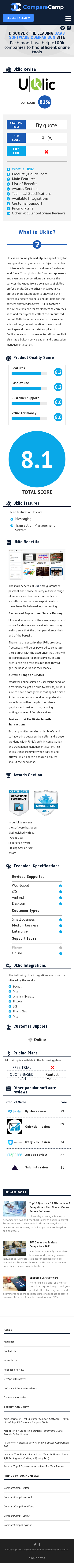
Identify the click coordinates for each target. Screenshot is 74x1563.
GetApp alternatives (15, 1379)
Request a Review (14, 1369)
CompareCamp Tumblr (17, 1515)
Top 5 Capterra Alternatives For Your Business (39, 1466)
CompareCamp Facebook (18, 1497)
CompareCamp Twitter (16, 1488)
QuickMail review (37, 1126)
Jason (7, 1454)
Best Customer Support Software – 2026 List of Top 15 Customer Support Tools (36, 1420)
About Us (9, 1341)
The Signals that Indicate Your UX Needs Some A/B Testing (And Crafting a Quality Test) (36, 1456)
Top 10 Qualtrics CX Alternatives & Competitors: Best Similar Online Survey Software (50, 1207)
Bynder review (35, 1111)
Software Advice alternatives (20, 1388)
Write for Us (10, 1360)
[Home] (37, 7)
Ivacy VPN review (37, 1142)
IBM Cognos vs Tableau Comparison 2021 (43, 1244)
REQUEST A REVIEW (18, 18)
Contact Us (10, 1351)
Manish (8, 1430)
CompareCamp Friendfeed (19, 1506)
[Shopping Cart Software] (14, 1283)
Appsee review (36, 1155)
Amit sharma (11, 1419)
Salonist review (36, 1167)
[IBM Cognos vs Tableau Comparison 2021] (14, 1248)
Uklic (38, 586)
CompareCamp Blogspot (18, 1525)
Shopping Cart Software (43, 1277)
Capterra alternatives (16, 1397)
